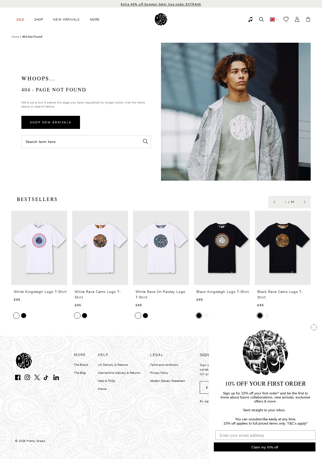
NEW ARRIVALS (66, 19)
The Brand (81, 364)
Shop (38, 19)
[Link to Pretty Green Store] (24, 361)
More (94, 19)
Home (15, 36)
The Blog (80, 372)
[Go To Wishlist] (286, 19)
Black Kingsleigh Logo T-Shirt (222, 291)
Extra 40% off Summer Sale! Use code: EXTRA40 (161, 4)
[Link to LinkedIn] (56, 377)
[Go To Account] (297, 19)
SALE (20, 19)
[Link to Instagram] (27, 377)
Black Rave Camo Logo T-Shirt (280, 294)
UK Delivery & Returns (113, 364)
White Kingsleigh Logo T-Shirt (40, 291)
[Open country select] (273, 19)
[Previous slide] (274, 202)
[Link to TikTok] (46, 377)
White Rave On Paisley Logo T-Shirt (160, 294)
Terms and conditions (164, 364)
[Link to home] (161, 19)
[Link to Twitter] (37, 377)
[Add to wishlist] (61, 217)
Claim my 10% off (264, 446)
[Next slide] (305, 202)
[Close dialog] (314, 327)
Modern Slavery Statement (167, 380)
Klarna (102, 388)
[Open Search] (261, 19)
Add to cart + (50, 279)
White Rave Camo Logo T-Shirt (98, 294)
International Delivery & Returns (119, 372)
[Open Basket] (308, 19)
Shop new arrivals (50, 122)
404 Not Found (32, 36)
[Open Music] (250, 19)
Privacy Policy (159, 372)
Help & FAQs (106, 380)
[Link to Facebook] (18, 377)
